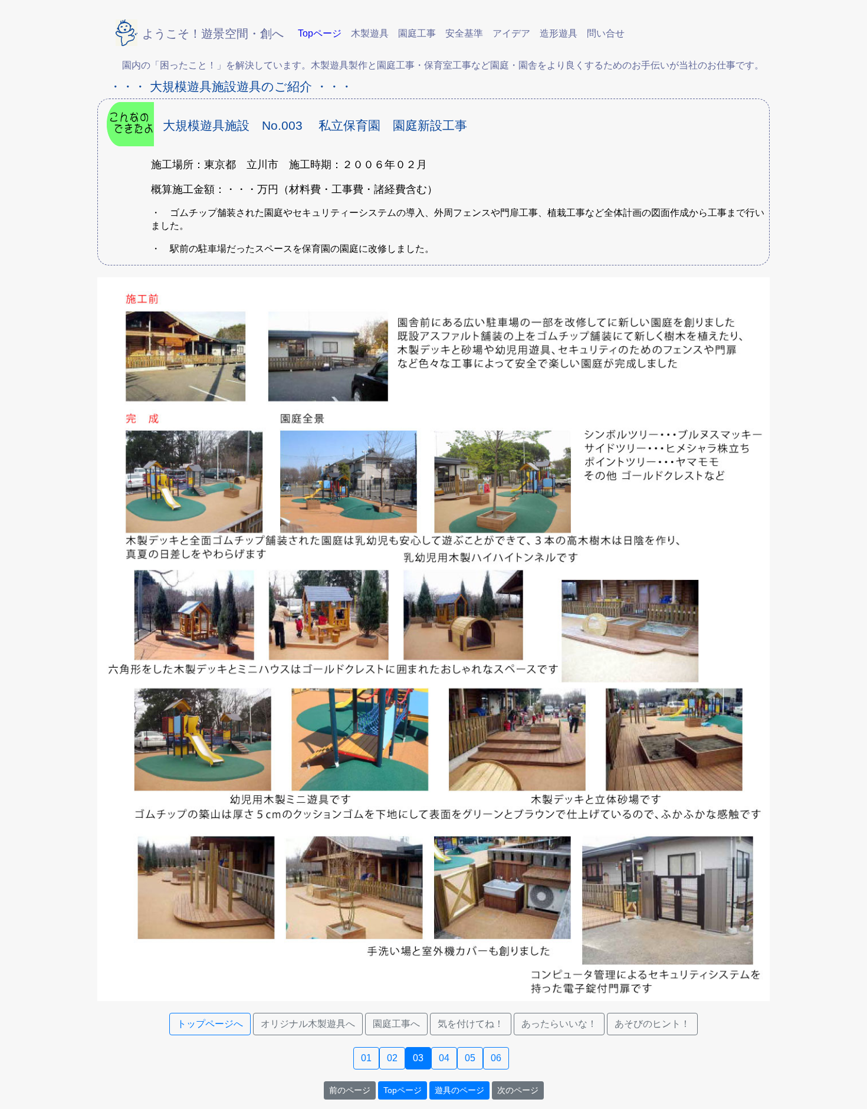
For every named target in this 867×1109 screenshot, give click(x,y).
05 (470, 1058)
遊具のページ (459, 1090)
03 (418, 1058)
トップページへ (210, 1024)
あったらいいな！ (559, 1024)
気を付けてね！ (471, 1024)
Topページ (402, 1090)
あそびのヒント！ (652, 1024)
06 (496, 1058)
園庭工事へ (396, 1024)
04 (444, 1058)
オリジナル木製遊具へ (308, 1024)
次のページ (517, 1090)
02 (392, 1058)
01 (366, 1058)
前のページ (349, 1090)
